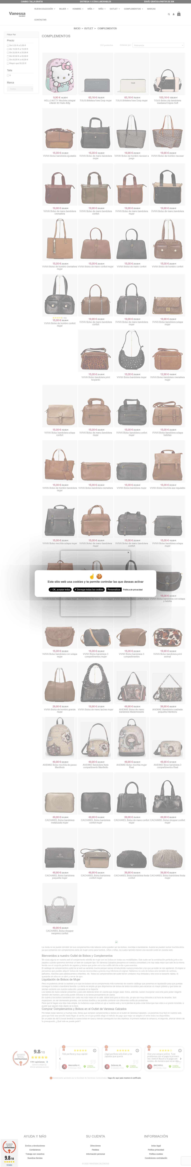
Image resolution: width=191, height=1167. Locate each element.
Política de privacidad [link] (132, 589)
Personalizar (114, 589)
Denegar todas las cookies (89, 589)
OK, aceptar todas (61, 589)
